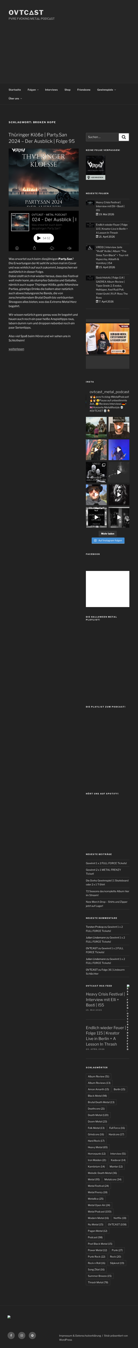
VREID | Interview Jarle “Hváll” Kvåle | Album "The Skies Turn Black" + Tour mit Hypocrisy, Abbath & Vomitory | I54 (112, 255)
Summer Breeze (100, 1275)
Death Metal (98, 1115)
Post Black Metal (100, 1243)
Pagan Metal (97, 1230)
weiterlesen (16, 349)
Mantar (116, 1166)
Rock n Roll (96, 1263)
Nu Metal (95, 1224)
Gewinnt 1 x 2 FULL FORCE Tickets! (106, 863)
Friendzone (83, 89)
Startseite (15, 89)
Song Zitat (96, 1269)
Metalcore (112, 1179)
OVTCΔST (26, 12)
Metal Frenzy (97, 1192)
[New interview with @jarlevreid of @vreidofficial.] (96, 472)
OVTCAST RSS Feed (99, 986)
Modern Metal (98, 1217)
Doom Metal (97, 1121)
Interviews (51, 89)
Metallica (96, 1198)
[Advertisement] (69, 48)
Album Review (98, 1076)
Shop (67, 89)
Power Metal (97, 1250)
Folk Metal (96, 1127)
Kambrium (96, 1166)
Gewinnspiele (105, 89)
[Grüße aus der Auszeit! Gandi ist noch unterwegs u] (96, 427)
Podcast (95, 1237)
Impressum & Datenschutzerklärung (80, 1335)
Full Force (117, 1127)
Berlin (119, 1089)
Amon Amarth (98, 1089)
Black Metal (97, 1095)
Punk (117, 1250)
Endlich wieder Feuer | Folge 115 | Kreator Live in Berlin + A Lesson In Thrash (112, 228)
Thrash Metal (98, 1282)
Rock (115, 1256)
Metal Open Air (99, 1205)
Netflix (120, 1217)
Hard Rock (96, 1140)
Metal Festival (98, 1185)
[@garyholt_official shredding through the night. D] (96, 449)
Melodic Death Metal (102, 1172)
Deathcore (96, 1108)
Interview (118, 1153)
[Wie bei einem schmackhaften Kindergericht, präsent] (119, 517)
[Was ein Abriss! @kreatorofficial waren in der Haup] (119, 449)
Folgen (32, 89)
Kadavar (118, 1160)
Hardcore (116, 1134)
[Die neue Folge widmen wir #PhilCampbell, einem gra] (96, 517)
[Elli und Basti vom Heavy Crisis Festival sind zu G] (119, 427)
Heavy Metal (98, 1147)
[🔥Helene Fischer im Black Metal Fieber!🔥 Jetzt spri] (119, 494)
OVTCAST (117, 1224)
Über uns (14, 98)
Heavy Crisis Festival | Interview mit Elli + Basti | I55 (110, 206)
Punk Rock (96, 1256)
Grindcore (96, 1134)
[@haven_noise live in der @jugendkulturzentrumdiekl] (119, 472)
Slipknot (117, 1263)
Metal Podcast (99, 1211)
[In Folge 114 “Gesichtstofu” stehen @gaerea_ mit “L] (96, 494)
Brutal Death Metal (101, 1102)
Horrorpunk (97, 1153)
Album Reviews (99, 1082)
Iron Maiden (97, 1160)
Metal (94, 1179)
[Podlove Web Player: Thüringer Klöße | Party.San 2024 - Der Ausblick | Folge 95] (44, 231)
